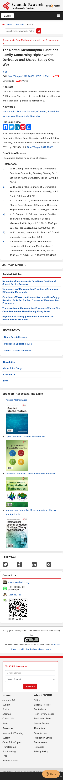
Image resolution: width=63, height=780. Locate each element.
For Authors (40, 709)
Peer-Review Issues (44, 714)
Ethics (37, 700)
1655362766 (14, 594)
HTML (46, 76)
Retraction (39, 747)
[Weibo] (49, 564)
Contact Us (9, 374)
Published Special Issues (18, 343)
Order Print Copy (12, 368)
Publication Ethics (43, 737)
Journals (19, 24)
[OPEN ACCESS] (53, 5)
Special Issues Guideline (17, 350)
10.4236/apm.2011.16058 (21, 76)
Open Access (40, 733)
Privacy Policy (41, 751)
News (5, 723)
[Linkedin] (34, 564)
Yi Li (5, 71)
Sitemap (6, 714)
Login (7, 15)
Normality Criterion (36, 111)
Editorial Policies (42, 704)
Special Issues (41, 723)
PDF (38, 76)
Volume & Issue (10, 760)
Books (5, 709)
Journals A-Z (8, 700)
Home (9, 24)
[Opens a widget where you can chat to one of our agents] (51, 774)
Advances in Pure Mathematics (18, 40)
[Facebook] (19, 564)
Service (7, 728)
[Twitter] (5, 564)
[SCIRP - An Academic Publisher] (22, 5)
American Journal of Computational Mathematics (30, 473)
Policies (39, 728)
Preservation (40, 742)
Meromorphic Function (14, 111)
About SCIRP (43, 695)
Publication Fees (42, 718)
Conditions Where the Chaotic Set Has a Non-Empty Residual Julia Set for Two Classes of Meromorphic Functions (31, 300)
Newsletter (9, 362)
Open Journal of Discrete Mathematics (25, 436)
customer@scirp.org (18, 582)
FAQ (5, 380)
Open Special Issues (15, 337)
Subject (6, 704)
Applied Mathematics (16, 400)
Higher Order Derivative (28, 116)
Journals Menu (13, 265)
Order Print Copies (11, 742)
